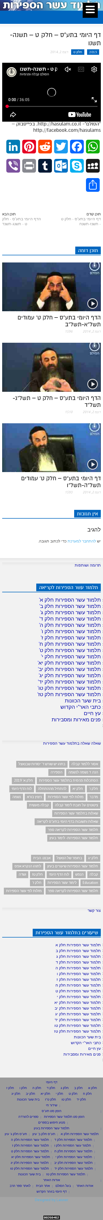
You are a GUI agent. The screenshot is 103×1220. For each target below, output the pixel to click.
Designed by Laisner (51, 1199)
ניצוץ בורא (34, 797)
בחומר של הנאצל (69, 858)
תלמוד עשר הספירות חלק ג (71, 612)
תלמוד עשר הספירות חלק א (70, 599)
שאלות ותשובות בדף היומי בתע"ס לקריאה (67, 821)
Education (90, 882)
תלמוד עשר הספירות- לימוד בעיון (73, 838)
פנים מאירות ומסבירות (76, 719)
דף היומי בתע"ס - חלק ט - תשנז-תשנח (81, 221)
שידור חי (51, 1105)
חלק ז (10, 1088)
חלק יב (30, 1094)
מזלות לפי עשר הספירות (65, 797)
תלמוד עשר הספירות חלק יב (70, 669)
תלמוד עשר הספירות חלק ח (70, 644)
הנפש (79, 874)
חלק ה (36, 1088)
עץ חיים (92, 713)
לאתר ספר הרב (20, 1186)
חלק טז (37, 874)
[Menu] (90, 10)
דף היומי (51, 1082)
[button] (18, 16)
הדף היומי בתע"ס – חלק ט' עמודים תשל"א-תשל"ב (59, 321)
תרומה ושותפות (88, 565)
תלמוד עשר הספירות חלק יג (70, 675)
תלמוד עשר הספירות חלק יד (70, 681)
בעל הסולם (63, 1186)
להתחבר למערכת (82, 541)
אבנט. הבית (42, 858)
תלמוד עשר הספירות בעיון (51, 1128)
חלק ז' (36, 882)
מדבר (94, 797)
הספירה (56, 772)
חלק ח (87, 1094)
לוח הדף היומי (22, 788)
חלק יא (78, 788)
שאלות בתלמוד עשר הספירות (76, 813)
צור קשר (94, 910)
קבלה (94, 874)
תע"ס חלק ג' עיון (16, 1134)
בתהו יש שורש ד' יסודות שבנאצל (41, 764)
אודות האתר (51, 1180)
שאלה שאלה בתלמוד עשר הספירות (72, 743)
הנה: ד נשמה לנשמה (83, 772)
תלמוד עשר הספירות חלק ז (71, 637)
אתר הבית (43, 1186)
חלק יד (81, 1099)
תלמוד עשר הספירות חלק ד (70, 618)
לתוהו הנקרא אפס (28, 866)
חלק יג (93, 858)
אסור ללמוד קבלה (84, 764)
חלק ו (23, 1088)
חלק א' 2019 (23, 780)
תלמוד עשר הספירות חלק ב (70, 606)
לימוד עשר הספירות (62, 882)
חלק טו (66, 1099)
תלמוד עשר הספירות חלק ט (70, 650)
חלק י (59, 1094)
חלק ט (77, 52)
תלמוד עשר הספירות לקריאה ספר (73, 829)
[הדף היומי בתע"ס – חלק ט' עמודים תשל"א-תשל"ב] (51, 286)
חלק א (92, 1088)
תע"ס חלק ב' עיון (43, 1134)
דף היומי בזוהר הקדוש (52, 1191)
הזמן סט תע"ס (52, 1111)
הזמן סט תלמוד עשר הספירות (64, 1117)
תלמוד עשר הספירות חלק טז (69, 694)
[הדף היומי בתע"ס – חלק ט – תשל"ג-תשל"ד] (51, 366)
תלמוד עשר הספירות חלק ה (70, 625)
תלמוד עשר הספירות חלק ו (71, 631)
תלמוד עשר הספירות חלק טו (69, 688)
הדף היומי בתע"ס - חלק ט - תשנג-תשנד (21, 221)
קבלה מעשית (39, 805)
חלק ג (65, 1088)
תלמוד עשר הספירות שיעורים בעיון (72, 866)
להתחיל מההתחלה (52, 788)
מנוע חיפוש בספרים (51, 1122)
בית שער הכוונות (83, 700)
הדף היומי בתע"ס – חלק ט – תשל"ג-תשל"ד (57, 401)
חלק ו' (93, 788)
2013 (93, 52)
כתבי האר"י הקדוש (80, 707)
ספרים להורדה (28, 1117)
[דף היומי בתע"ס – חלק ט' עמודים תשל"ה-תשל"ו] (51, 447)
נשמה (16, 797)
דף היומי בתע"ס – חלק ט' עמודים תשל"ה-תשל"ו (61, 482)
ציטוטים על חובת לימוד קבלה (76, 805)
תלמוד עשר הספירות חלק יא (69, 662)
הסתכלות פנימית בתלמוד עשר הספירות (68, 780)
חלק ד (51, 1088)
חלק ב (78, 1088)
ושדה (22, 874)
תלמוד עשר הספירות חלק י (71, 656)
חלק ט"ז (50, 1099)
